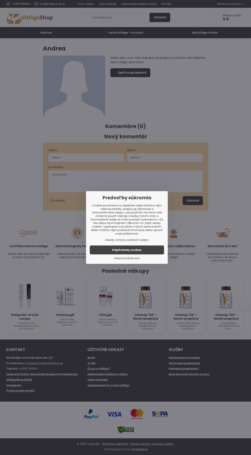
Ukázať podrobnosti (127, 258)
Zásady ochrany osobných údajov (127, 240)
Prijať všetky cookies (127, 250)
